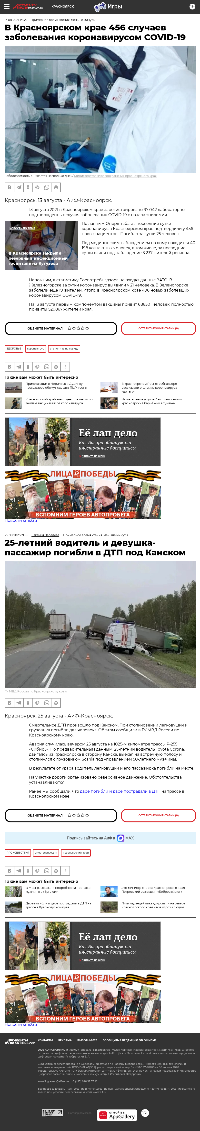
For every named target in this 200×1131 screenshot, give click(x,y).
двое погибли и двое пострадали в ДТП (120, 791)
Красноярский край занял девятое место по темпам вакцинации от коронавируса (59, 401)
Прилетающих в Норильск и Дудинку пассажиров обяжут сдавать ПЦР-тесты (56, 385)
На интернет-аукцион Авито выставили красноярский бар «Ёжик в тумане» (151, 401)
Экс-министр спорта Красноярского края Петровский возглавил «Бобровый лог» (153, 889)
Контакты (45, 1040)
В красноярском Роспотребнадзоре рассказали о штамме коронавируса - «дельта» (150, 387)
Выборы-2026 (87, 1040)
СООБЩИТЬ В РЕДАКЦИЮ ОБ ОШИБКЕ (129, 1040)
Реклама (65, 1040)
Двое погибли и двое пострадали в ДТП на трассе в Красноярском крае (58, 905)
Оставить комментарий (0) (159, 328)
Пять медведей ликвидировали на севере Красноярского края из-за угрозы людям (153, 905)
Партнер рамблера (79, 1113)
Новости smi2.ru (21, 520)
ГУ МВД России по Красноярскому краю (36, 691)
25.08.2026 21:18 (16, 535)
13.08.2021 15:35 (16, 20)
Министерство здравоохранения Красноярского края (115, 176)
